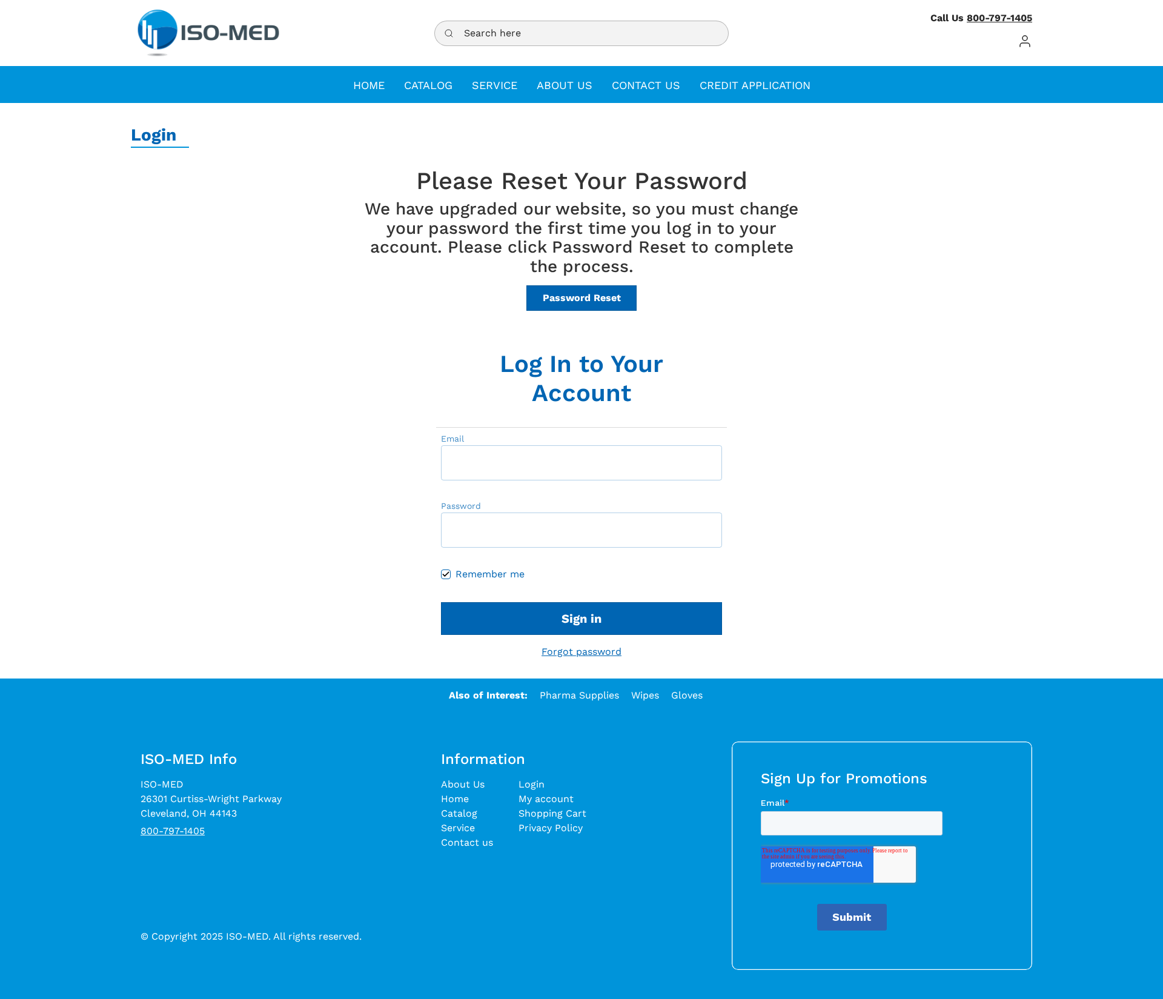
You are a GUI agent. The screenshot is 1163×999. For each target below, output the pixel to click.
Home (455, 799)
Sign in (581, 618)
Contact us (467, 842)
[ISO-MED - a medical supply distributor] (208, 33)
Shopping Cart (552, 813)
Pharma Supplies (579, 695)
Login (532, 784)
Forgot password (581, 651)
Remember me (490, 574)
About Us (463, 784)
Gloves (687, 695)
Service (458, 828)
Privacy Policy (551, 828)
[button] (1025, 40)
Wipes (645, 695)
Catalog (459, 813)
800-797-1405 (999, 18)
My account (546, 799)
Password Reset (582, 298)
